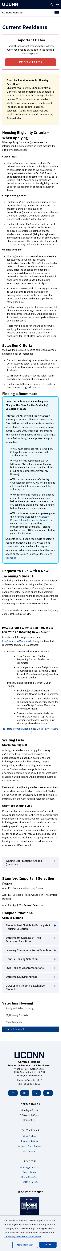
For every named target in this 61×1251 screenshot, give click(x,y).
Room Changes (29, 1177)
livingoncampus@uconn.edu (17, 641)
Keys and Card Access (29, 1146)
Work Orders (29, 1136)
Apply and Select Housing (20, 1008)
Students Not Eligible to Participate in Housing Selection (28, 927)
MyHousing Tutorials (17, 1015)
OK (46, 1244)
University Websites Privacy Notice (22, 1236)
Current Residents (15, 1029)
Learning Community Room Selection (28, 950)
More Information (25, 1245)
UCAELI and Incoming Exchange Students (25, 987)
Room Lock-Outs (29, 1141)
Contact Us (29, 1120)
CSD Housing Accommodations (25, 968)
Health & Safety (29, 1181)
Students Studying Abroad (21, 976)
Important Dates (30, 62)
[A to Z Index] (57, 4)
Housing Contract (29, 1167)
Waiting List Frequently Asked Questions (24, 862)
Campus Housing (12, 12)
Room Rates (29, 1172)
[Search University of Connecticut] (51, 4)
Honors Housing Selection (22, 959)
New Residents (14, 1022)
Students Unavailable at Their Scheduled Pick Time (23, 939)
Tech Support (29, 1151)
